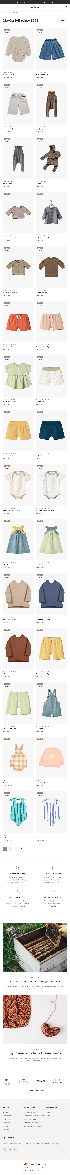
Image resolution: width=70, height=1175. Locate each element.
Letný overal (40, 129)
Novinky (5, 1112)
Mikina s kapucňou (9, 619)
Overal (38, 183)
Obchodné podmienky (31, 1123)
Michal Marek (47, 1168)
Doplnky (5, 1126)
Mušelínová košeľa (10, 238)
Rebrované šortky (42, 674)
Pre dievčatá (7, 1119)
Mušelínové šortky (42, 401)
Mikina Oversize (41, 292)
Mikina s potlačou (42, 783)
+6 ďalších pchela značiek (35, 1090)
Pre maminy (7, 1123)
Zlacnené (6, 1130)
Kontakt (48, 1116)
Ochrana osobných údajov (33, 1126)
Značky (48, 1112)
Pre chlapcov (7, 1116)
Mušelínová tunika (9, 401)
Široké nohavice (42, 74)
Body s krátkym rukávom (12, 510)
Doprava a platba (30, 1119)
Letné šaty (6, 565)
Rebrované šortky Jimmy (12, 347)
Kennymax (30, 1168)
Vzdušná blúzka (8, 74)
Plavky (5, 837)
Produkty (5, 13)
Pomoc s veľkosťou (30, 1112)
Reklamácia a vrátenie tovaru (34, 1116)
